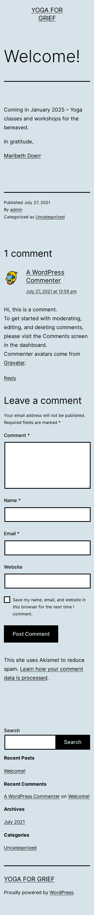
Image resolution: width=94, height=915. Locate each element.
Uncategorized (50, 216)
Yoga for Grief (29, 879)
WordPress (61, 892)
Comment (17, 435)
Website (13, 567)
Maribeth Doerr (22, 156)
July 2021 (14, 822)
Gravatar (14, 363)
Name (12, 500)
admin (16, 209)
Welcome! (14, 771)
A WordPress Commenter (32, 796)
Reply (10, 378)
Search (12, 730)
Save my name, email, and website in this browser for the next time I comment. (49, 606)
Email (11, 533)
